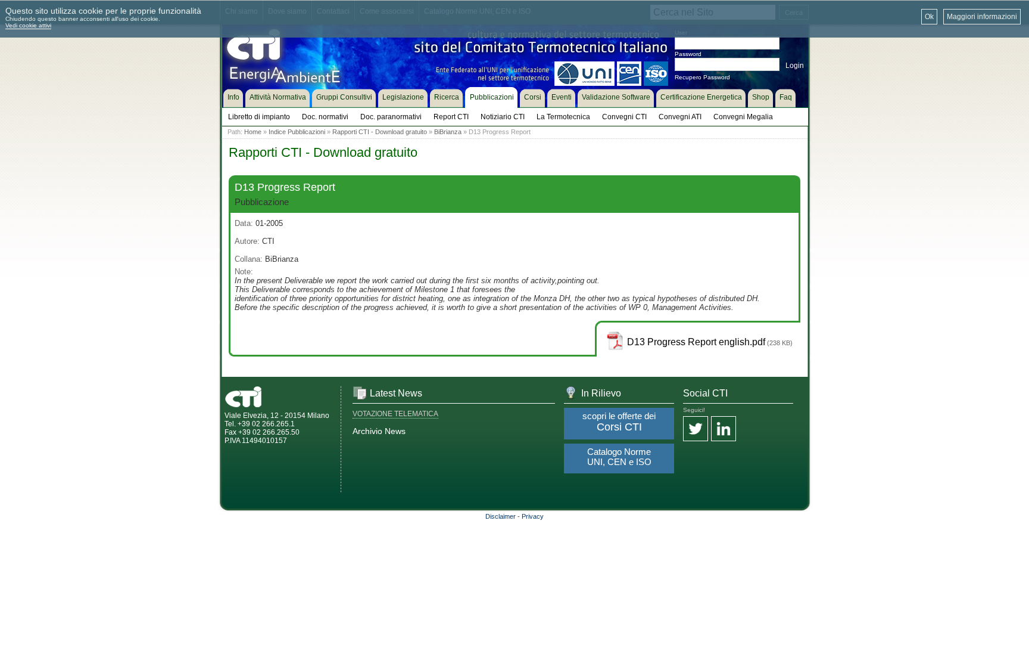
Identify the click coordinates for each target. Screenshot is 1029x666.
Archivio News (379, 431)
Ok (929, 17)
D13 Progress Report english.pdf (696, 342)
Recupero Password (702, 77)
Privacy (533, 516)
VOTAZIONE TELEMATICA (395, 414)
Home (252, 131)
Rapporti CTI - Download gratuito (379, 131)
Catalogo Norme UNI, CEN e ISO (619, 457)
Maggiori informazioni (982, 17)
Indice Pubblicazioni (297, 131)
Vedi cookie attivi (28, 25)
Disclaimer (500, 516)
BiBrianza (448, 131)
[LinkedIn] (723, 429)
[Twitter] (695, 429)
